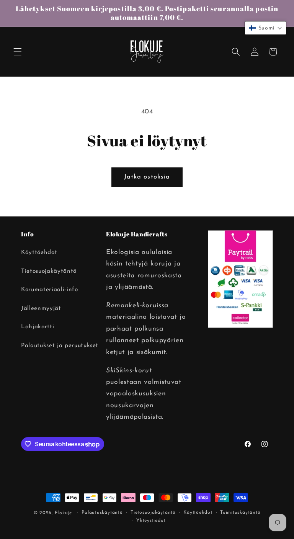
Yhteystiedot (150, 520)
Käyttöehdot (39, 252)
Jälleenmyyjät (41, 308)
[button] (17, 52)
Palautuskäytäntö (102, 512)
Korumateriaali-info (49, 290)
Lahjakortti (37, 327)
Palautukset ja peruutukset (59, 345)
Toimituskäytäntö (240, 512)
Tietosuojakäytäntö (49, 271)
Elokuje (63, 513)
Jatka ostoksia (147, 177)
